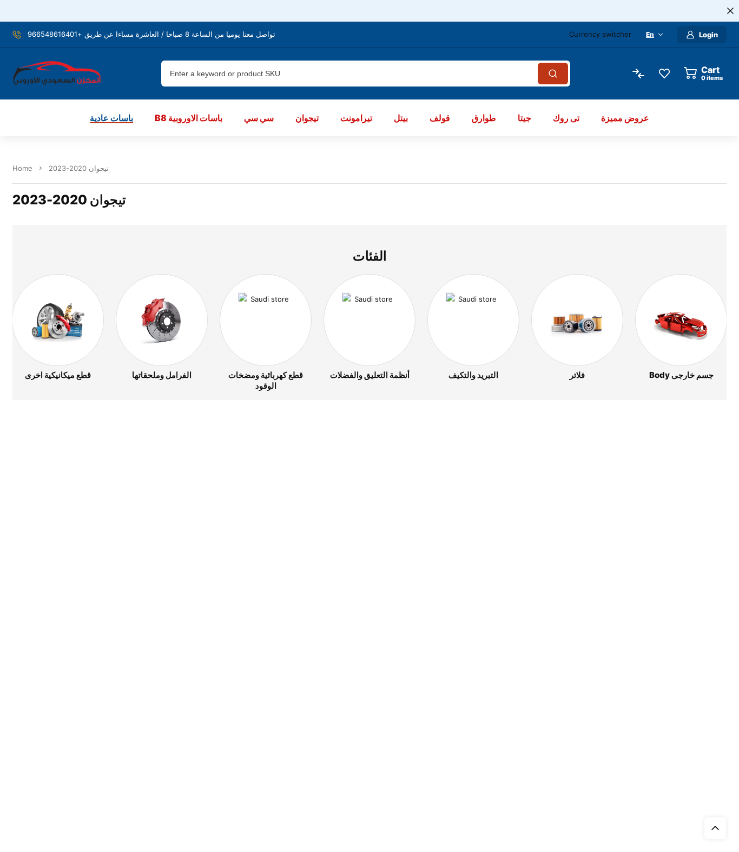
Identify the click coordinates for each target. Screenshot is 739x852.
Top (715, 828)
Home (22, 168)
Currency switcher (600, 34)
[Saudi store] (56, 74)
